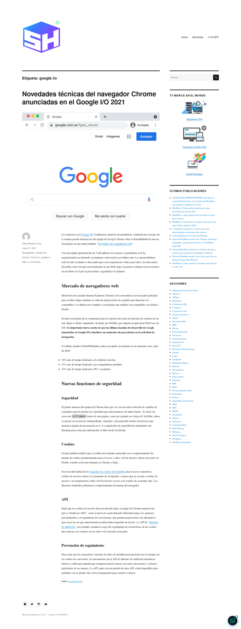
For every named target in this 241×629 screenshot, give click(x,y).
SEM (174, 404)
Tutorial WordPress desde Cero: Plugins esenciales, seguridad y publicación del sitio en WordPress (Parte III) (194, 242)
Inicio (184, 37)
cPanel (175, 317)
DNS (174, 324)
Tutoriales (176, 421)
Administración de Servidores (185, 290)
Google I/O (87, 234)
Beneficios (177, 300)
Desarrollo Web (179, 321)
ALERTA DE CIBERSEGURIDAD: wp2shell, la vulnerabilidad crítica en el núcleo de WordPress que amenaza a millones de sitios (193, 201)
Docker (175, 328)
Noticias (176, 373)
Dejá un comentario (31, 261)
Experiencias (178, 342)
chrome (25, 257)
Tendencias (41, 252)
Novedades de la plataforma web (115, 243)
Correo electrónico (180, 314)
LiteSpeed (176, 359)
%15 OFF (213, 37)
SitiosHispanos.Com (31, 243)
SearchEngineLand (75, 581)
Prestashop (177, 393)
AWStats (176, 297)
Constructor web (179, 311)
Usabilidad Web (179, 424)
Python (175, 397)
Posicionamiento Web (182, 390)
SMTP (175, 411)
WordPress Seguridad (181, 442)
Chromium (35, 257)
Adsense (176, 293)
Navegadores (28, 252)
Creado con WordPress (58, 614)
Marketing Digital (180, 362)
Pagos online (178, 376)
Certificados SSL (179, 304)
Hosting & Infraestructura (183, 349)
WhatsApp (232, 620)
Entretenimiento (179, 338)
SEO (174, 407)
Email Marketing (179, 331)
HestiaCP (176, 345)
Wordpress (176, 438)
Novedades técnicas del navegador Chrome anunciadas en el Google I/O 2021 (89, 97)
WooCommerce (179, 435)
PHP (174, 383)
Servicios (197, 37)
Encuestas (176, 335)
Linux (175, 355)
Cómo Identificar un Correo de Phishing (190, 235)
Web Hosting (178, 428)
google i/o (46, 257)
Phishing (176, 380)
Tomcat (175, 418)
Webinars (176, 431)
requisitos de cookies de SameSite (107, 471)
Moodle (175, 366)
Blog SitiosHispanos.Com (33, 614)
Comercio (176, 307)
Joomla (175, 352)
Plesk (174, 386)
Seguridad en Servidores (183, 400)
